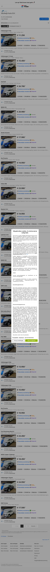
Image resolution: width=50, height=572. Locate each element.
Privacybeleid (15, 337)
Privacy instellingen (18, 340)
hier (27, 254)
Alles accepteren (31, 340)
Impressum (21, 337)
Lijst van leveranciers (29, 337)
